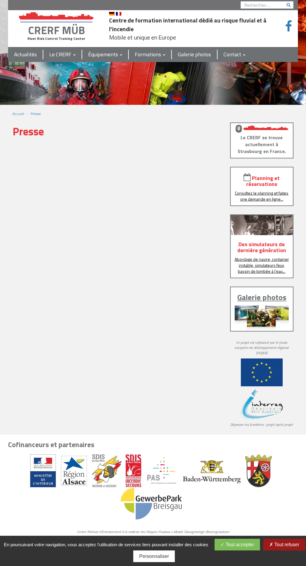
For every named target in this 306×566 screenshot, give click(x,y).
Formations (148, 54)
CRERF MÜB (56, 30)
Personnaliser (154, 556)
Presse (35, 113)
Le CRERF (61, 54)
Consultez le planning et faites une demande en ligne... (261, 196)
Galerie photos (194, 54)
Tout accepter (239, 544)
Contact (233, 54)
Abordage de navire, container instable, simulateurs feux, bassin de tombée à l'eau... (262, 265)
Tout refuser (286, 544)
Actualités (25, 54)
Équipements (103, 54)
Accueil (18, 113)
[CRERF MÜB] (56, 16)
